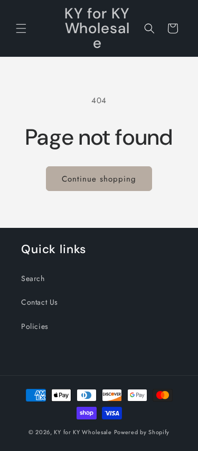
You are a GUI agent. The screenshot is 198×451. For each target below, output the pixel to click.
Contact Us (39, 302)
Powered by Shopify (142, 432)
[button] (21, 28)
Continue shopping (99, 179)
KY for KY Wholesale (82, 432)
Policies (35, 326)
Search (33, 278)
